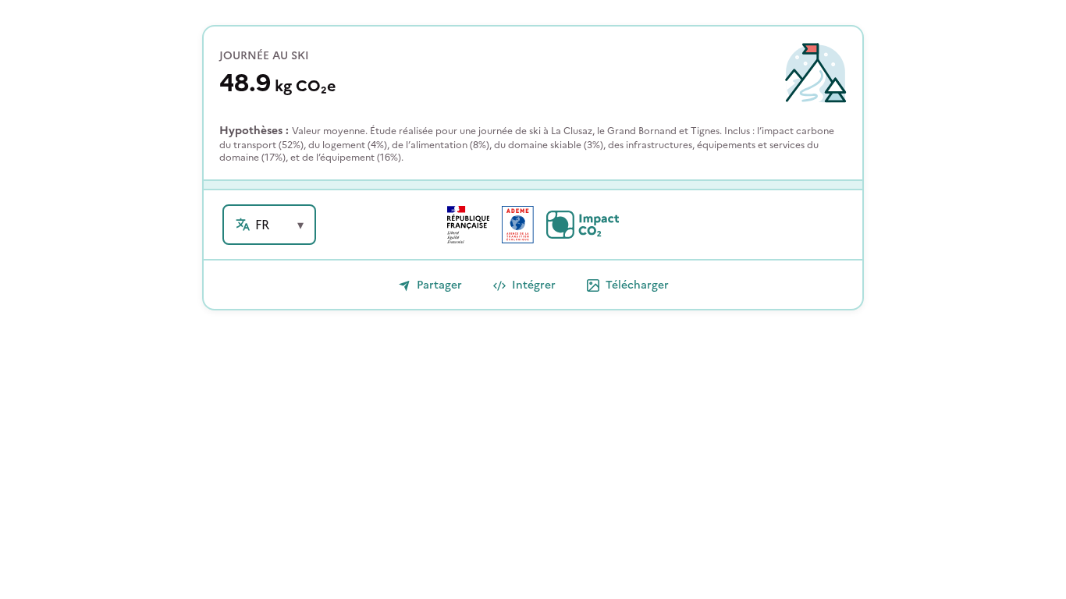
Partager (439, 285)
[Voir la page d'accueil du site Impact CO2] (582, 225)
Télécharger (637, 285)
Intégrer (534, 285)
